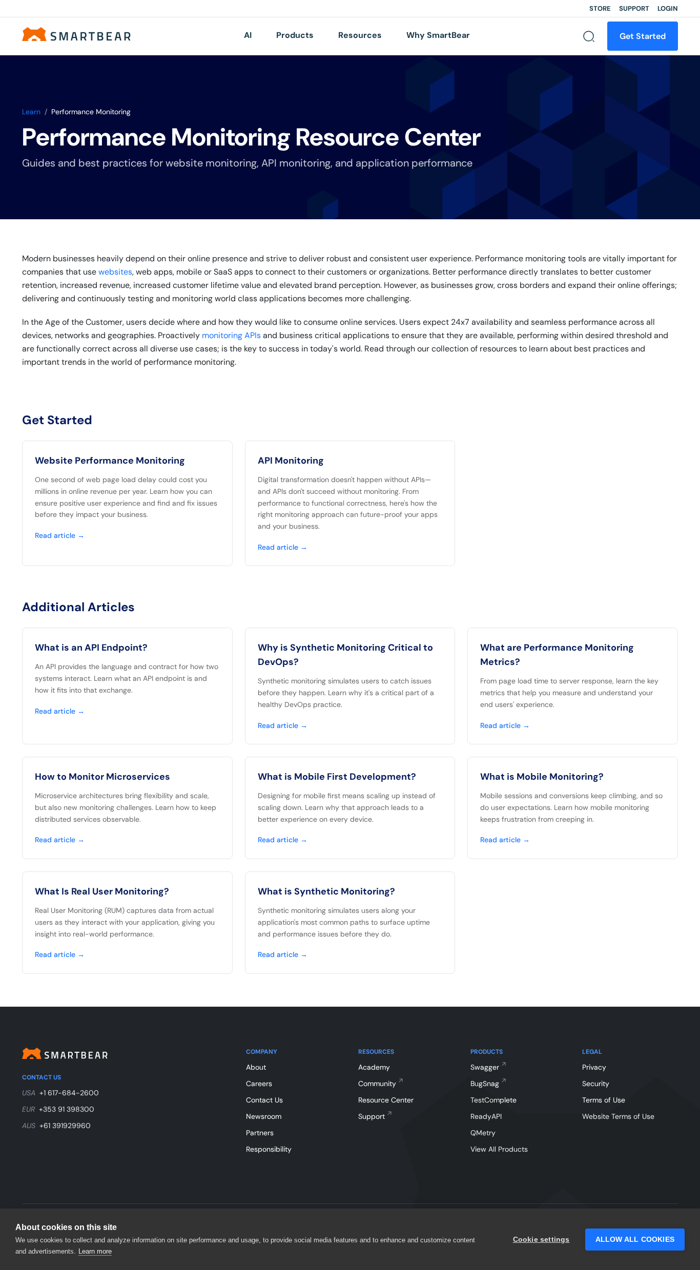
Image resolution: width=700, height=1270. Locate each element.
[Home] (76, 33)
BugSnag (484, 1083)
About (256, 1067)
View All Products (499, 1149)
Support (634, 8)
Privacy (594, 1067)
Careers (259, 1083)
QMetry (483, 1132)
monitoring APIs (231, 335)
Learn (31, 111)
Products (295, 35)
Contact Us (264, 1100)
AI (248, 35)
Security (595, 1083)
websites (115, 271)
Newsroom (263, 1116)
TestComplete (493, 1100)
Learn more (95, 1251)
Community (377, 1083)
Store (600, 8)
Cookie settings (541, 1239)
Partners (260, 1132)
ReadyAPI (486, 1116)
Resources (360, 35)
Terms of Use (603, 1100)
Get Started (643, 36)
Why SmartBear (438, 35)
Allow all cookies (634, 1239)
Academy (374, 1067)
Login (667, 8)
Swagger (484, 1067)
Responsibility (269, 1149)
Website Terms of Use (618, 1116)
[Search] (589, 36)
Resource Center (386, 1100)
